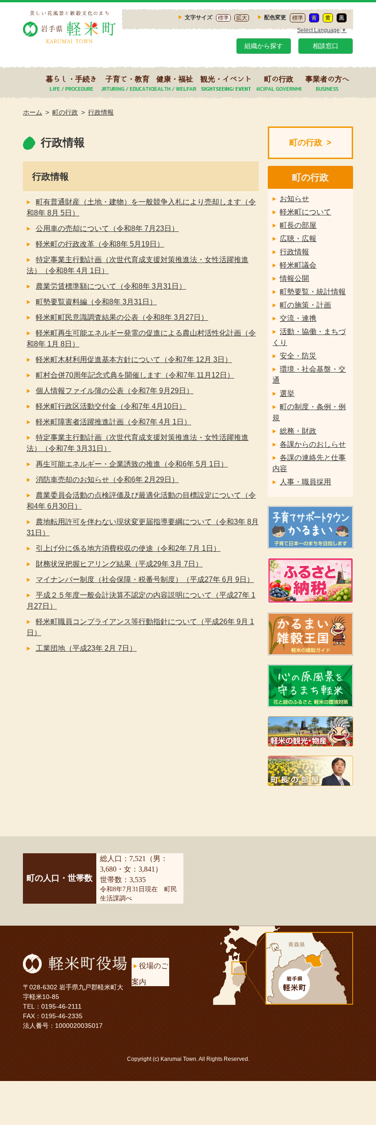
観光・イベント (226, 78)
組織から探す (263, 45)
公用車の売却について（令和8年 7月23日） (107, 228)
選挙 (287, 393)
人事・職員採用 (305, 482)
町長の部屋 (298, 225)
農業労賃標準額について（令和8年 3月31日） (111, 286)
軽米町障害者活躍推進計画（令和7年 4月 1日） (113, 422)
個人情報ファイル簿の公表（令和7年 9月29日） (115, 391)
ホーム (32, 112)
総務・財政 (298, 431)
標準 (223, 18)
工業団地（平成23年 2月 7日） (86, 648)
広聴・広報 (298, 238)
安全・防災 (298, 356)
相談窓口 (325, 45)
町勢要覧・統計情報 (313, 292)
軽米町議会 (298, 265)
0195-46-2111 (61, 1006)
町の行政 (278, 78)
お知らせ (294, 199)
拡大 (241, 18)
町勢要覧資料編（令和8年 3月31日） (96, 302)
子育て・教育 (127, 78)
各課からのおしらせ (313, 444)
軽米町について (305, 212)
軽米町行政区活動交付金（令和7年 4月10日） (111, 406)
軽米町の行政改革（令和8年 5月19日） (100, 244)
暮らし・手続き (71, 78)
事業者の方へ (327, 78)
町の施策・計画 (305, 305)
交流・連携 (298, 318)
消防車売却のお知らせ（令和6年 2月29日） (107, 479)
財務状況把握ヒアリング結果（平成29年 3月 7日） (119, 564)
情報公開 (294, 278)
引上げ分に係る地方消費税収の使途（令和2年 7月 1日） (128, 548)
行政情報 (101, 112)
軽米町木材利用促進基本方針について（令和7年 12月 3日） (134, 359)
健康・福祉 (174, 78)
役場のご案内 (150, 974)
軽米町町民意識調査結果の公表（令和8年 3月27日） (122, 317)
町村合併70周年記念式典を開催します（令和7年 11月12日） (135, 375)
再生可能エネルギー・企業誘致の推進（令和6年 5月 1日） (132, 464)
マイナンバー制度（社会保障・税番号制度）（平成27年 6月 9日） (145, 579)
